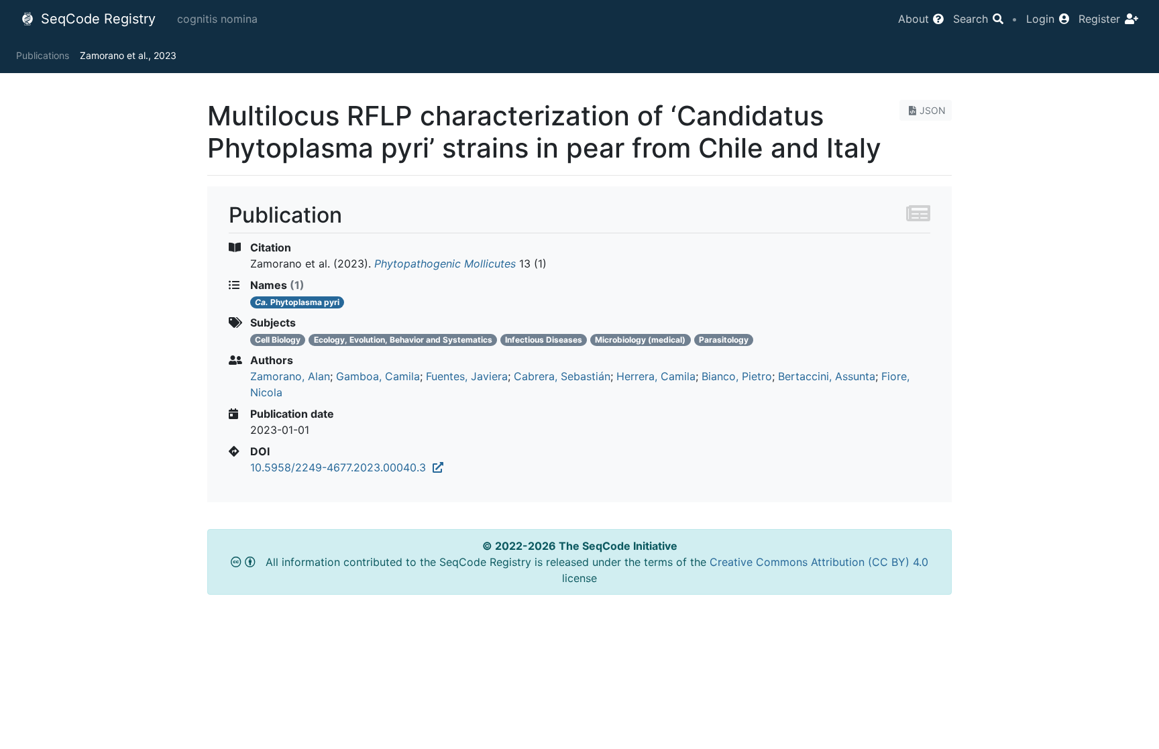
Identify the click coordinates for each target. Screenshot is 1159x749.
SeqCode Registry (96, 19)
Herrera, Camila (656, 376)
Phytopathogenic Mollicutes (445, 263)
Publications (42, 55)
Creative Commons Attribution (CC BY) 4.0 (819, 562)
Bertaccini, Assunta (826, 376)
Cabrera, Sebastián (562, 376)
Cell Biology (277, 340)
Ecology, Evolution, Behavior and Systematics (403, 340)
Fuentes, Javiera (467, 376)
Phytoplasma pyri (297, 302)
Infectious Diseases (543, 340)
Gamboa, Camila (378, 376)
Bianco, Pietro (737, 376)
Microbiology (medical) (640, 340)
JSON (933, 110)
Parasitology (724, 340)
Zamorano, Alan (290, 376)
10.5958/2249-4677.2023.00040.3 (341, 467)
